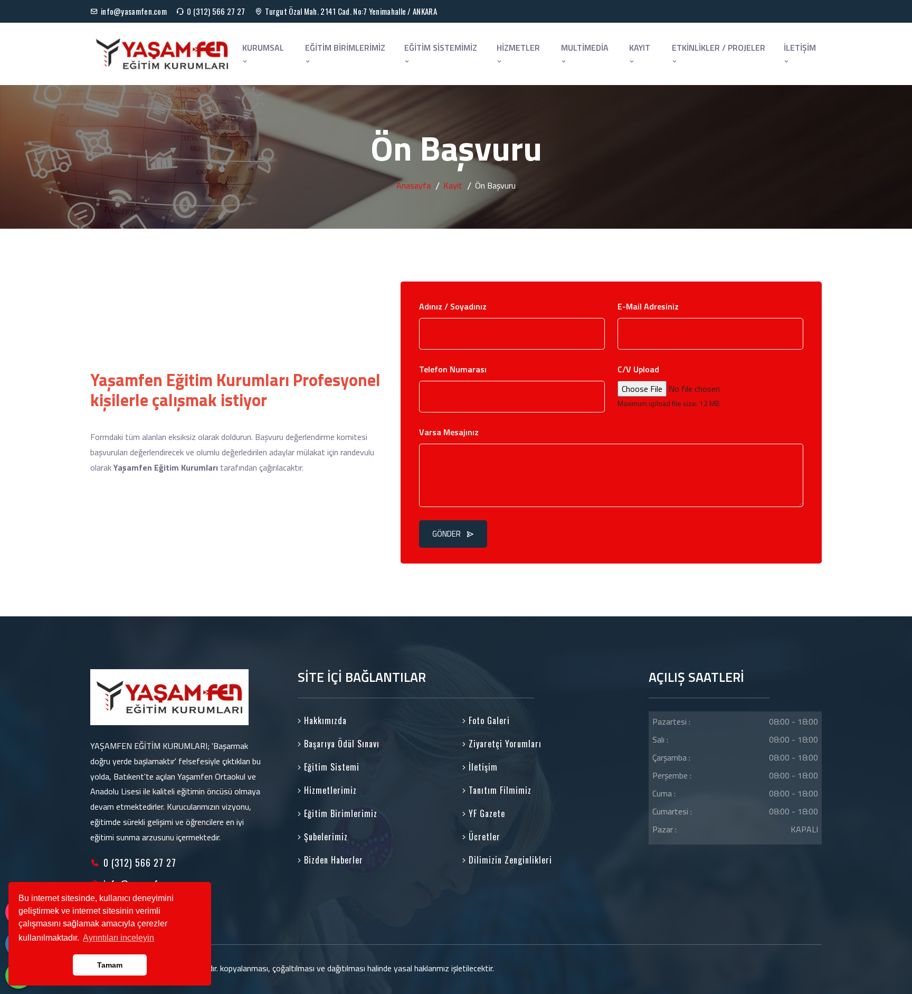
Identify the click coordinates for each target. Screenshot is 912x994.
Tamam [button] (109, 965)
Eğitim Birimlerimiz (339, 813)
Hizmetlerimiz (329, 790)
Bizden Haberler (332, 860)
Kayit (452, 185)
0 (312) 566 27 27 (216, 11)
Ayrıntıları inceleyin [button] (118, 937)
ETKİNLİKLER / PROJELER (718, 47)
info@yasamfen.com (134, 11)
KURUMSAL (263, 47)
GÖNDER (446, 534)
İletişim (482, 767)
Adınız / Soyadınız (453, 306)
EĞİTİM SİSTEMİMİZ (440, 47)
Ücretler (483, 836)
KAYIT (639, 47)
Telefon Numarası (453, 369)
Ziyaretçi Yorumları (504, 743)
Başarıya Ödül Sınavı (340, 743)
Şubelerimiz (324, 836)
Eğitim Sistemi (330, 767)
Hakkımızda (324, 720)
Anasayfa (413, 185)
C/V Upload (638, 369)
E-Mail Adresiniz (648, 306)
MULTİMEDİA (585, 47)
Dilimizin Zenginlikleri (509, 860)
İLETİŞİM (800, 47)
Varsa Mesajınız (449, 432)
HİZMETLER (518, 47)
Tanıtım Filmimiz (498, 790)
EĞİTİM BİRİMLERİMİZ (345, 47)
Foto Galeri (488, 720)
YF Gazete (485, 813)
